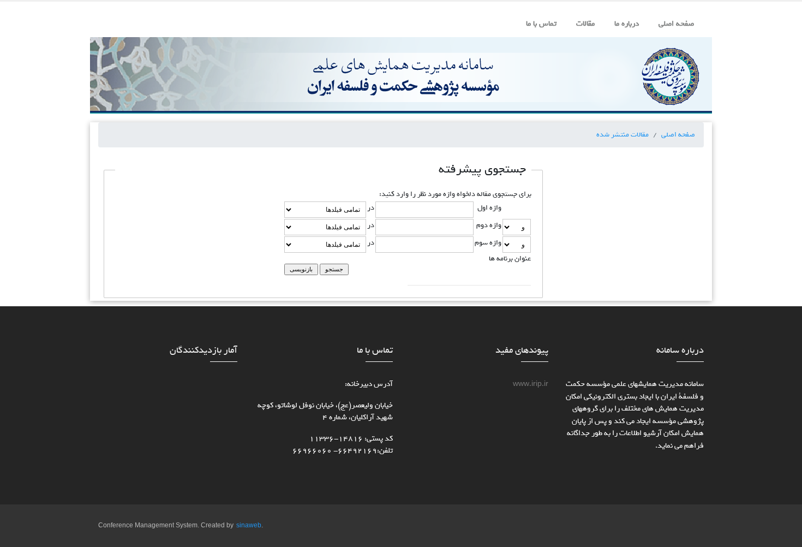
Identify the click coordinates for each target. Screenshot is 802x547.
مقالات (585, 23)
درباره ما (626, 23)
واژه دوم (488, 225)
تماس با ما (541, 23)
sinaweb (248, 526)
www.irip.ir (530, 384)
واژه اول (489, 207)
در (370, 207)
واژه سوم (488, 242)
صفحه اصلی (676, 23)
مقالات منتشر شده (622, 134)
